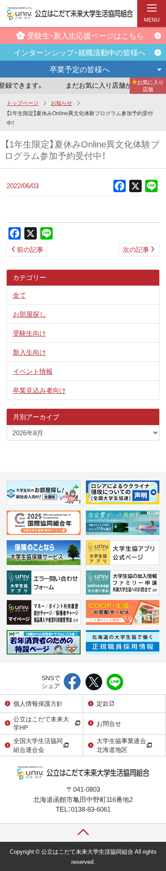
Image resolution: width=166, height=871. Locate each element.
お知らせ (61, 103)
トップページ (23, 103)
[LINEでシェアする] (115, 682)
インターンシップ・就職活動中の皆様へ (80, 52)
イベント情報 (33, 371)
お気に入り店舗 (150, 85)
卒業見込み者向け (39, 390)
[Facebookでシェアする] (72, 682)
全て (19, 295)
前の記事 (30, 249)
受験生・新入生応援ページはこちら (85, 35)
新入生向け (29, 352)
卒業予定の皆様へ (80, 68)
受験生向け (29, 333)
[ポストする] (94, 682)
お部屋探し (29, 314)
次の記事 (136, 249)
